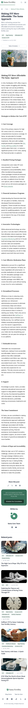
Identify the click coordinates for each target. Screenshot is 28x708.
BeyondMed (13, 146)
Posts (6, 9)
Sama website (8, 186)
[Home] (2, 9)
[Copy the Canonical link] (8, 485)
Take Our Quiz (19, 694)
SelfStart (18, 315)
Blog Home (8, 694)
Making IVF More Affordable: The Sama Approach (18, 9)
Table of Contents (13, 46)
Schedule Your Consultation (14, 501)
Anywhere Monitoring (8, 239)
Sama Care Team (14, 523)
